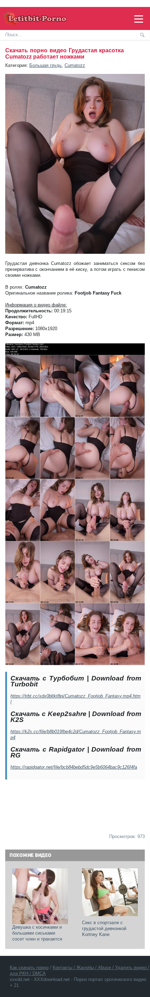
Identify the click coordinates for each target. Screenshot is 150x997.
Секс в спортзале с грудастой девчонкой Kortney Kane (105, 928)
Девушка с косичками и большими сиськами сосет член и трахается (37, 933)
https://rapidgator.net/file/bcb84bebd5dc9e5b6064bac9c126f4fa (73, 767)
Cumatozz (75, 65)
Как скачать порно (29, 967)
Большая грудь (45, 65)
